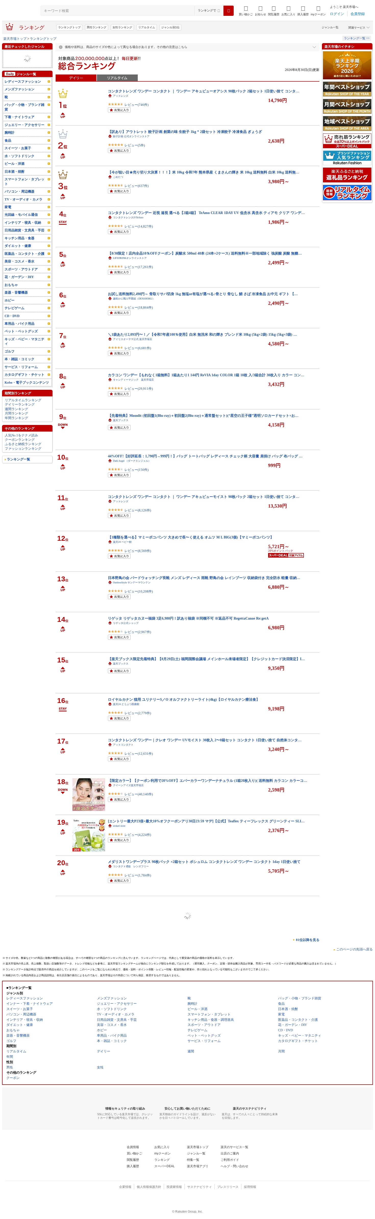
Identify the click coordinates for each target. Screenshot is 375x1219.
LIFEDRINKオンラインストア (130, 258)
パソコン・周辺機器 (19, 200)
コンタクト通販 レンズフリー (131, 866)
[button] (260, 11)
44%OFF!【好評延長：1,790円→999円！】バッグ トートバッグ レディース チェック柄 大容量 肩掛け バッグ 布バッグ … (205, 456)
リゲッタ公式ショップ (126, 623)
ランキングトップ (69, 27)
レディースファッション (23, 63)
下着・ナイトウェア (19, 126)
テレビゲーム (14, 317)
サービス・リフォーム (21, 376)
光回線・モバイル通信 (21, 223)
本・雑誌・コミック (19, 368)
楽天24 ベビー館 (122, 542)
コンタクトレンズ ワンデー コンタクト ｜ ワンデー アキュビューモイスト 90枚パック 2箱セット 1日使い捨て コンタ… (203, 497)
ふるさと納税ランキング (23, 453)
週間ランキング (16, 418)
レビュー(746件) (136, 105)
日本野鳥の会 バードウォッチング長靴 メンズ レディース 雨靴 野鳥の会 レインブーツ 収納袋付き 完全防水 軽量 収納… (204, 578)
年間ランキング (16, 427)
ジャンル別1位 (170, 27)
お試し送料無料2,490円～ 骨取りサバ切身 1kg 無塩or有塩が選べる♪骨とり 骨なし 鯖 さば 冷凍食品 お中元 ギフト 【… (203, 294)
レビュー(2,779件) (137, 713)
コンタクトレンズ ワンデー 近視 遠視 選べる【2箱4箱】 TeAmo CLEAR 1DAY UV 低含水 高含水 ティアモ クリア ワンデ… (206, 213)
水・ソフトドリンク (19, 165)
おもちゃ (11, 294)
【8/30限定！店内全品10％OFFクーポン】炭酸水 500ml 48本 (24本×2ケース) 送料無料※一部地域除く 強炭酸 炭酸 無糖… (205, 253)
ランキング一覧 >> (357, 38)
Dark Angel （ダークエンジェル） (132, 460)
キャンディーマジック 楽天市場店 (133, 379)
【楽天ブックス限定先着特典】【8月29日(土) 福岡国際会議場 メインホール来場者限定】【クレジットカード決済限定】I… (206, 659)
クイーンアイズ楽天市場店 (128, 785)
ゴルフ (10, 360)
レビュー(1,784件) (137, 875)
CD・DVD (12, 324)
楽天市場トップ (15, 39)
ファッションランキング (23, 457)
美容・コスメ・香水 (19, 270)
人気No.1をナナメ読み (21, 444)
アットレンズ (120, 95)
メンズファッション (19, 54)
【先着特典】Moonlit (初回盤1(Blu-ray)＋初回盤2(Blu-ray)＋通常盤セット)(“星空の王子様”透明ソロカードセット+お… (203, 415)
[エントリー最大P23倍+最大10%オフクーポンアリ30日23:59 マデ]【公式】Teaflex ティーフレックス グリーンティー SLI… (206, 821)
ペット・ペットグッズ (21, 340)
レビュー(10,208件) (138, 591)
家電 (8, 216)
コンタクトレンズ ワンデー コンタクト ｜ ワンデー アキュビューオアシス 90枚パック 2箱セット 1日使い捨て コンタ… (203, 91)
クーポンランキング (20, 448)
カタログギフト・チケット (24, 383)
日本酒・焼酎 (14, 180)
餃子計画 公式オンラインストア (131, 136)
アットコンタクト (123, 744)
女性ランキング (122, 27)
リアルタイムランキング (23, 409)
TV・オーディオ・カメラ (23, 208)
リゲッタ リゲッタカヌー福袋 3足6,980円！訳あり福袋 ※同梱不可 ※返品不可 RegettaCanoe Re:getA (188, 618)
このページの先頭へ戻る (354, 949)
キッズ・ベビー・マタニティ (24, 350)
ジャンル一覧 (330, 27)
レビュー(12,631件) (138, 754)
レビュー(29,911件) (138, 389)
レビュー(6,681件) (137, 348)
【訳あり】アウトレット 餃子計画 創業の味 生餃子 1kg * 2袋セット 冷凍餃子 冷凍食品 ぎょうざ (185, 132)
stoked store (119, 825)
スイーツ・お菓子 (18, 157)
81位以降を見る (307, 940)
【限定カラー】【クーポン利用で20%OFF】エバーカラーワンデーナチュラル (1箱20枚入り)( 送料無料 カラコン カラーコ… (207, 780)
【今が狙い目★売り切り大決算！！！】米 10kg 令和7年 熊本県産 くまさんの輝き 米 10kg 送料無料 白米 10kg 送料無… (203, 172)
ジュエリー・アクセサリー (24, 67)
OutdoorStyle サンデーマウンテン (132, 582)
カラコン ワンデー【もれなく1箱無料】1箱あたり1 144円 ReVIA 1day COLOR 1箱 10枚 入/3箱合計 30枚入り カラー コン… (206, 375)
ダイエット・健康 (18, 255)
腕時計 (10, 141)
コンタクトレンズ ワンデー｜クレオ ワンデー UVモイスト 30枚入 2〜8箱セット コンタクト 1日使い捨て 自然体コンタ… (205, 740)
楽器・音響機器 (16, 301)
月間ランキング (16, 422)
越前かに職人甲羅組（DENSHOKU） (134, 298)
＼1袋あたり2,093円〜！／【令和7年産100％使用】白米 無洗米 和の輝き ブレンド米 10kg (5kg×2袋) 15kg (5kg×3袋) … (202, 334)
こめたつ (118, 176)
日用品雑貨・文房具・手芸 (24, 239)
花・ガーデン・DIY (19, 286)
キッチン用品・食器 (19, 247)
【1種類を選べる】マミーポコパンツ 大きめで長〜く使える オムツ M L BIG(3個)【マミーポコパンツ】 (191, 537)
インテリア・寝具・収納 (23, 231)
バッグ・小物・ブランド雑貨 (24, 116)
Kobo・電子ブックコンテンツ (27, 391)
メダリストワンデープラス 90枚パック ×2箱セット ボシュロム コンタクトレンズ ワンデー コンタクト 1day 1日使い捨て (204, 862)
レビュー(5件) (134, 145)
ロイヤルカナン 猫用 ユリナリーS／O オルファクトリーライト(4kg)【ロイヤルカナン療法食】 (184, 699)
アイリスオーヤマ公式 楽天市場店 (132, 339)
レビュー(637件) (136, 186)
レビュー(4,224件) (137, 835)
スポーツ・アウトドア (21, 72)
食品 (8, 149)
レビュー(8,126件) (137, 510)
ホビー (10, 309)
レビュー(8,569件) (137, 551)
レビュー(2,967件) (137, 632)
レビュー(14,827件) (138, 226)
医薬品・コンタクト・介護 (24, 59)
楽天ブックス (120, 420)
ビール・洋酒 (14, 172)
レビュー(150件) (136, 470)
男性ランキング (96, 27)
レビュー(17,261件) (138, 267)
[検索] (228, 11)
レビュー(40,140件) (138, 794)
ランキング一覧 (18, 468)
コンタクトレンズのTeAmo (128, 217)
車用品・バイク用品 (19, 332)
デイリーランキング (20, 413)
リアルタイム (146, 27)
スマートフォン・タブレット (24, 190)
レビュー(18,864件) (138, 307)
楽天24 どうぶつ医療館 (126, 704)
